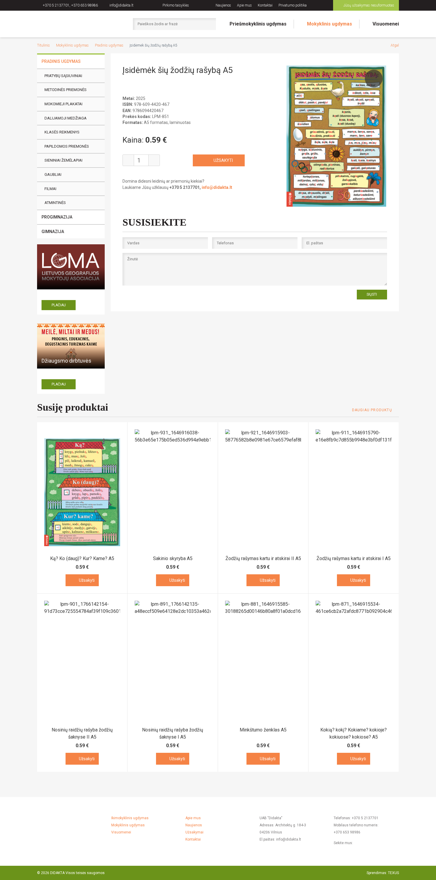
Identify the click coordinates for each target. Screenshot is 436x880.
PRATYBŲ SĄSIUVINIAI (63, 76)
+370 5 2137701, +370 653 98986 (70, 5)
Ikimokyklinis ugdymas (130, 818)
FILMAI (50, 188)
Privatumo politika (293, 5)
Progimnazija (57, 217)
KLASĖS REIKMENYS (61, 132)
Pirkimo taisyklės (176, 5)
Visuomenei (386, 24)
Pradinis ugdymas (109, 45)
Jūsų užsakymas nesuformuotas (368, 5)
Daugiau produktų (372, 410)
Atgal (395, 45)
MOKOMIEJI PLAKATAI (63, 104)
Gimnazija (53, 231)
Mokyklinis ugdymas (329, 24)
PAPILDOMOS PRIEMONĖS (66, 146)
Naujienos (223, 5)
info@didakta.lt (121, 5)
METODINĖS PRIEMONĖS (65, 89)
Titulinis (43, 45)
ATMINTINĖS (55, 202)
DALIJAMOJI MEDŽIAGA (65, 118)
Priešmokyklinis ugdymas (258, 24)
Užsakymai (194, 832)
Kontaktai (265, 5)
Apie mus (244, 5)
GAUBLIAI (52, 174)
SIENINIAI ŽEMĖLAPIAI (63, 160)
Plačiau (59, 305)
